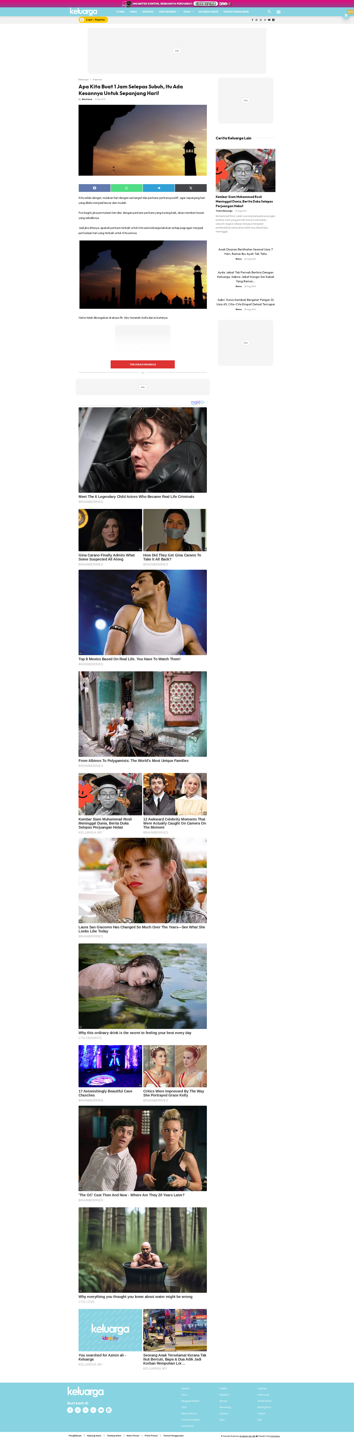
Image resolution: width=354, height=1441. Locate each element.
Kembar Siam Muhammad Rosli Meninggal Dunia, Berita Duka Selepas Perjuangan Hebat (244, 201)
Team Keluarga (224, 210)
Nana (239, 258)
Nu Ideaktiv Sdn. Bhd (247, 1436)
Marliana (87, 99)
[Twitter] (261, 20)
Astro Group (275, 1436)
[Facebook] (252, 20)
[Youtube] (269, 20)
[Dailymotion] (273, 20)
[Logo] (83, 11)
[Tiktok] (265, 20)
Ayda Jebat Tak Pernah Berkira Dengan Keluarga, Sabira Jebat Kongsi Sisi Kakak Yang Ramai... (245, 276)
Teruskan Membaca (142, 364)
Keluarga (83, 79)
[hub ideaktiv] (278, 10)
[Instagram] (256, 20)
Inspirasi (97, 79)
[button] (269, 11)
